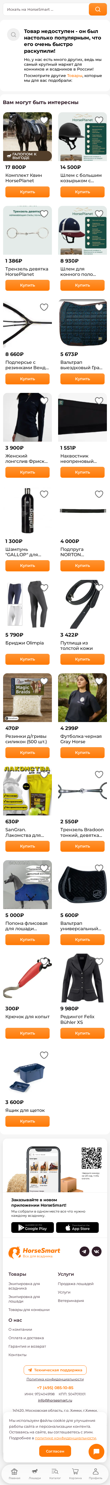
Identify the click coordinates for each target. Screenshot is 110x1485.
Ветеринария (71, 1300)
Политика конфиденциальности (55, 1379)
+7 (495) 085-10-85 (55, 1387)
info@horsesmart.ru (55, 1400)
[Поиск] (98, 9)
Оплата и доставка (26, 1338)
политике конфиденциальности (65, 1438)
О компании (20, 1329)
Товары (74, 75)
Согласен (55, 1451)
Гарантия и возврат (27, 1346)
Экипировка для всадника (24, 1285)
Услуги (64, 1292)
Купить (27, 191)
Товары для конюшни (29, 1309)
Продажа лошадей (76, 1283)
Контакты (17, 1354)
